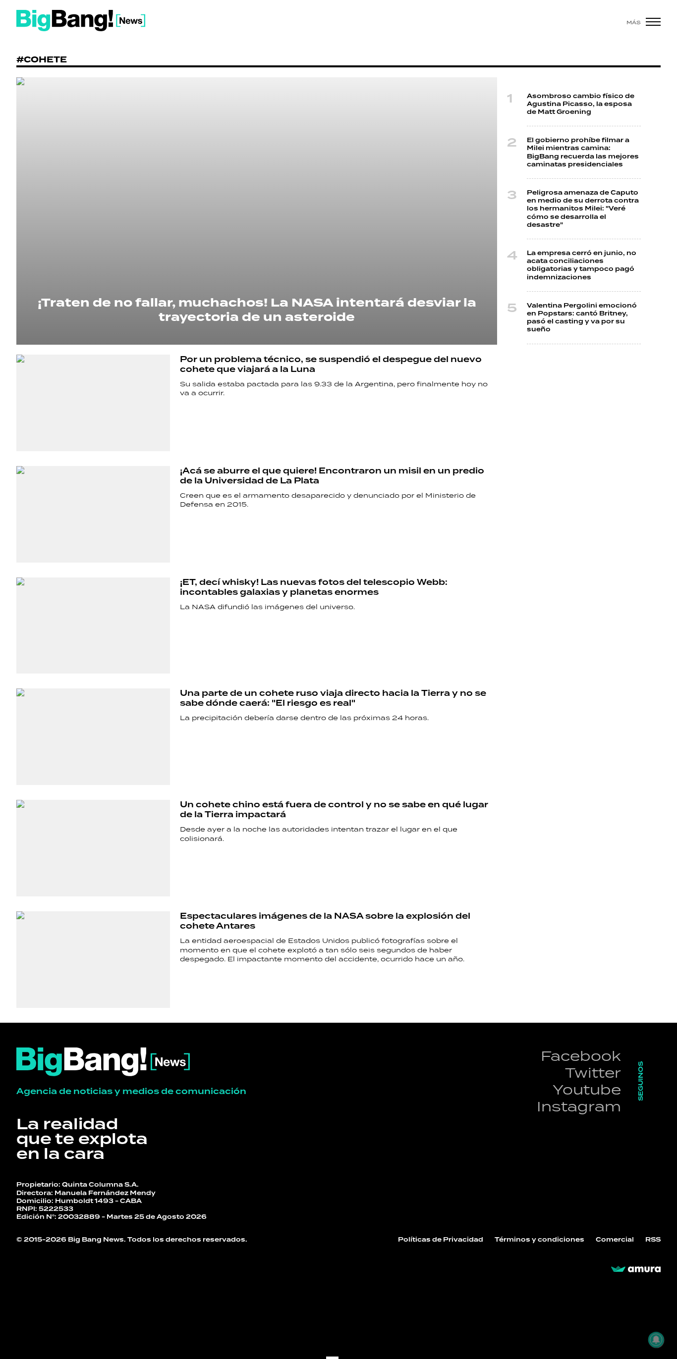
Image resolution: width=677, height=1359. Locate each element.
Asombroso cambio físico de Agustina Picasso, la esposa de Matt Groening (580, 104)
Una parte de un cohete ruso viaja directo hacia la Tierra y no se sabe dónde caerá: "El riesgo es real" (333, 698)
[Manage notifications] (656, 1340)
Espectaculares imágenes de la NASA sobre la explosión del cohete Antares (325, 921)
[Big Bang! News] (80, 20)
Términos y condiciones (539, 1239)
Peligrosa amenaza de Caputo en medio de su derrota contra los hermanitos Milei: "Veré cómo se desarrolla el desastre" (583, 208)
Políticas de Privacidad (440, 1239)
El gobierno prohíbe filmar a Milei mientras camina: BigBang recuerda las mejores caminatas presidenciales (583, 152)
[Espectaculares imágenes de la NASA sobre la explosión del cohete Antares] (93, 959)
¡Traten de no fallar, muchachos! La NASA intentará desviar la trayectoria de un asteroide (257, 310)
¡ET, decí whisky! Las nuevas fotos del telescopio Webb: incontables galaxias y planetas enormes (314, 587)
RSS (653, 1239)
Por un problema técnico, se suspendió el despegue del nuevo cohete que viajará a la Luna (331, 364)
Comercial (615, 1239)
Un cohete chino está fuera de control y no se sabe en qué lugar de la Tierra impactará (334, 809)
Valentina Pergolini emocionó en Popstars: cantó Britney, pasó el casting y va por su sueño (582, 317)
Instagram (579, 1106)
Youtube (587, 1089)
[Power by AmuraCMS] (636, 1269)
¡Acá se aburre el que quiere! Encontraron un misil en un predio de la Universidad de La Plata (332, 475)
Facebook (581, 1055)
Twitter (593, 1072)
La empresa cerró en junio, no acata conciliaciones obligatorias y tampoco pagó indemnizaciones (581, 265)
